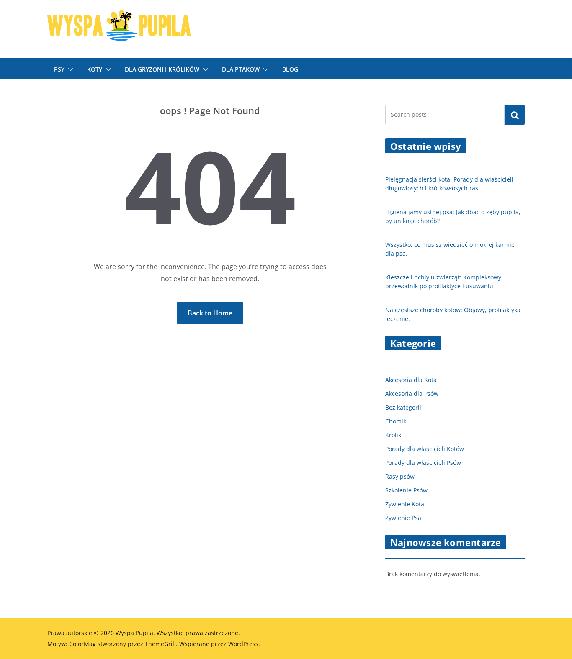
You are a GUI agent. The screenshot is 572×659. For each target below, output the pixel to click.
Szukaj (515, 114)
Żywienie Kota (404, 504)
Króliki (394, 435)
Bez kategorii (403, 407)
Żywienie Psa (403, 518)
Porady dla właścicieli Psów (423, 463)
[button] (69, 69)
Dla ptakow (241, 69)
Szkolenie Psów (406, 490)
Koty (94, 69)
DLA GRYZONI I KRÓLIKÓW (162, 69)
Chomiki (396, 421)
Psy (59, 69)
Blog (290, 69)
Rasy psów (400, 476)
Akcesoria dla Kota (411, 380)
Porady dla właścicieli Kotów (424, 449)
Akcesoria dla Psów (411, 393)
